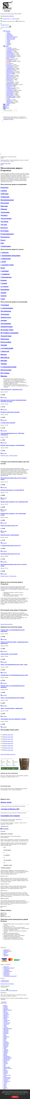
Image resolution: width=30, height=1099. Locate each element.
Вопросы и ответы (11, 37)
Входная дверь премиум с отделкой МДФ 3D (12, 490)
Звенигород (6, 1030)
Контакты (7, 107)
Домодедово (6, 1023)
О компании (7, 30)
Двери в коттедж (10, 76)
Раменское (5, 1072)
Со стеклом (8, 60)
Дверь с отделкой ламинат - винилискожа (12, 708)
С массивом (9, 50)
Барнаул (5, 1005)
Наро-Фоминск (6, 1056)
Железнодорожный (7, 1028)
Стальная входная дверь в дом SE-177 (11, 545)
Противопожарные (10, 71)
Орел (4, 1065)
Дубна (4, 1026)
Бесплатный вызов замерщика (7, 16)
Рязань (4, 1076)
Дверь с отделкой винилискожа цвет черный (12, 697)
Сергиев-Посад (6, 1078)
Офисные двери (9, 75)
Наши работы (10, 35)
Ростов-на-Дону (7, 1075)
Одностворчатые (10, 91)
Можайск (5, 1053)
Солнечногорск (6, 1081)
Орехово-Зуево (6, 1067)
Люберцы (5, 1051)
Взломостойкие (9, 93)
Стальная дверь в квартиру (8, 422)
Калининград (6, 1036)
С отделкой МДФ (10, 49)
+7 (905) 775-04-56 (15, 18)
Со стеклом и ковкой (11, 61)
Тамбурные (6, 972)
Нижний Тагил (6, 1058)
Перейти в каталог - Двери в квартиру (9, 455)
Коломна (5, 1041)
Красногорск (6, 1043)
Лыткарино (5, 1050)
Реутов (4, 1074)
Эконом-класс (9, 100)
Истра (4, 1034)
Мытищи (5, 1055)
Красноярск (6, 1046)
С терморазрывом (10, 68)
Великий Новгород (7, 1009)
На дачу (8, 74)
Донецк (5, 1025)
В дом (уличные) (10, 65)
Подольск (5, 1070)
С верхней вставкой (10, 97)
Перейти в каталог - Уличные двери (8, 576)
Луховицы (5, 1049)
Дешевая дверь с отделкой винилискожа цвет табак (14, 675)
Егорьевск (4, 1001)
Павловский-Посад (7, 1068)
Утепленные (9, 67)
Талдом (5, 1084)
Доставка (7, 104)
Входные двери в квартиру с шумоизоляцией (12, 445)
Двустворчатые (9, 92)
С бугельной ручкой (10, 96)
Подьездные (6, 974)
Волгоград (5, 1013)
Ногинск (5, 1061)
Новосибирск (6, 1060)
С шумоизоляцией (10, 88)
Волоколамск (6, 1014)
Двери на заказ (9, 58)
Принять (15, 1096)
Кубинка (5, 1047)
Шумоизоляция (9, 78)
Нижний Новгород (7, 1057)
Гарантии (9, 43)
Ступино (5, 1082)
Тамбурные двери (10, 69)
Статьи (8, 40)
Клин (4, 1040)
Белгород (5, 1007)
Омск (4, 1064)
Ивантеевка (6, 1033)
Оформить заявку (5, 826)
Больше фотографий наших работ (8, 754)
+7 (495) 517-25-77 (6, 18)
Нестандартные (9, 95)
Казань (4, 1035)
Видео (8, 44)
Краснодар (5, 1044)
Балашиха (5, 1006)
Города (8, 42)
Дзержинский (6, 1020)
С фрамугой (9, 89)
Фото (6, 106)
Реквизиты (9, 34)
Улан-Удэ (5, 1088)
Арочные (8, 86)
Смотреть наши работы (6, 163)
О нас (8, 32)
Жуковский (5, 1029)
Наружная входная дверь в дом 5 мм (10, 553)
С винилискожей (10, 53)
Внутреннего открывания (12, 84)
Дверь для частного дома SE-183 (9, 525)
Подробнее (4, 397)
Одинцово (5, 1063)
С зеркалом (8, 48)
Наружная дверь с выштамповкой (10, 535)
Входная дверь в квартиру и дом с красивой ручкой (14, 501)
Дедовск (5, 1019)
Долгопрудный (6, 1022)
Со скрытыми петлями (11, 90)
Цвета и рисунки (11, 39)
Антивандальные (10, 82)
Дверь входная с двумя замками (9, 654)
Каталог (7, 46)
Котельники (6, 1042)
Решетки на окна (7, 951)
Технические (9, 70)
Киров (4, 1039)
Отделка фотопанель (10, 56)
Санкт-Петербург (7, 1077)
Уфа (4, 1089)
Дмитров (5, 1021)
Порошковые (9, 51)
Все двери (8, 62)
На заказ (8, 103)
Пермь (4, 1069)
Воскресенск (6, 1016)
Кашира (5, 1037)
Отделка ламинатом (10, 55)
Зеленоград (5, 1032)
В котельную (9, 79)
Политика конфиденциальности (18, 1094)
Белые (7, 57)
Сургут (5, 1083)
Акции (8, 41)
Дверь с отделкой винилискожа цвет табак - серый (14, 664)
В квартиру (8, 64)
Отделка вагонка (10, 54)
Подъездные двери (10, 72)
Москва (5, 1054)
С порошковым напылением (9, 976)
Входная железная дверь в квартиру (10, 412)
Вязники (5, 1018)
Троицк (5, 1086)
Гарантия (5, 955)
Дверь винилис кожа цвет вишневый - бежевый (13, 719)
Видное (5, 1011)
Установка (7, 105)
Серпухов (5, 1079)
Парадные (8, 77)
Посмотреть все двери (8, 119)
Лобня (4, 1048)
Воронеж (5, 1015)
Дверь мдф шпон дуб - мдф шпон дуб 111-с (12, 389)
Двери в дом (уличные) (8, 967)
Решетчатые (9, 85)
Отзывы (9, 33)
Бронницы (5, 1008)
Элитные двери (9, 102)
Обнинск (5, 1062)
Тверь (4, 1085)
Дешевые (8, 99)
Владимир (5, 1012)
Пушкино (5, 1071)
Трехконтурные (9, 83)
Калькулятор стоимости (12, 36)
